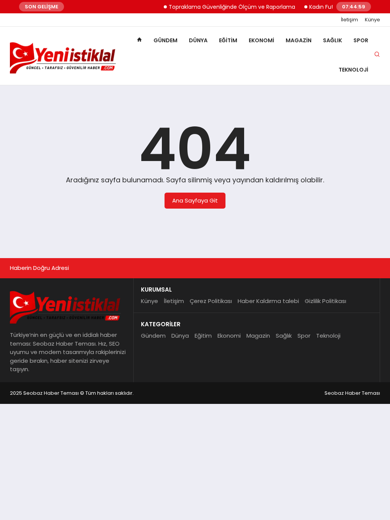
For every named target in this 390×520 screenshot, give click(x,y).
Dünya (198, 40)
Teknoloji (353, 69)
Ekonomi (261, 40)
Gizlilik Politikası (325, 301)
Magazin (299, 40)
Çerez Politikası (211, 301)
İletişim (349, 19)
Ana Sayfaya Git (195, 200)
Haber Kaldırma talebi (268, 301)
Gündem (165, 40)
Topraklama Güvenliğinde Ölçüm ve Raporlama (227, 7)
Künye (372, 19)
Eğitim (228, 40)
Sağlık (332, 40)
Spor (360, 40)
